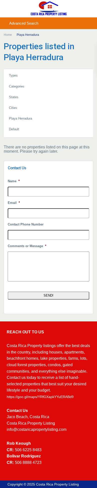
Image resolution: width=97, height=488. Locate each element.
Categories (16, 86)
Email (14, 203)
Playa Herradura (20, 118)
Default (14, 129)
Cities (13, 108)
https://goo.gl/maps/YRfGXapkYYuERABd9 (40, 397)
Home (8, 35)
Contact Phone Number (26, 224)
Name (14, 181)
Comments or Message (27, 246)
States (13, 97)
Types (13, 75)
